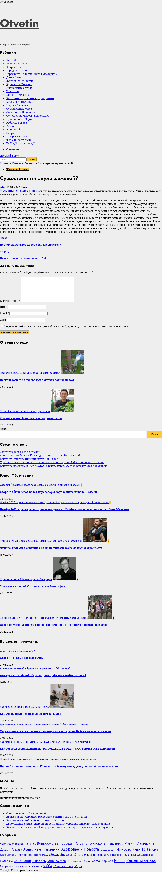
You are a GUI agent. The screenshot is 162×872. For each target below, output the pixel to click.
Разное (10, 126)
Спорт (10, 133)
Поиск (3, 429)
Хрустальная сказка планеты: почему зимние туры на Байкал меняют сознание (52, 462)
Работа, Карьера (16, 122)
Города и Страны (17, 70)
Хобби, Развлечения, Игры (23, 143)
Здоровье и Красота (19, 84)
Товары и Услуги (17, 136)
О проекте (13, 149)
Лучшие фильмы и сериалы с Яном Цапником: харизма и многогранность (41, 541)
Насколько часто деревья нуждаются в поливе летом (30, 373)
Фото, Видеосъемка (18, 140)
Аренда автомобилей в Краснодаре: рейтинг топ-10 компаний (40, 455)
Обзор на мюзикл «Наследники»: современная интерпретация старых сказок (44, 618)
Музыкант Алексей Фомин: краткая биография (26, 579)
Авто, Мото (13, 60)
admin (3, 187)
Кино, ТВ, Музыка (17, 95)
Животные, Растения (19, 81)
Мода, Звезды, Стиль (19, 101)
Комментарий (10, 301)
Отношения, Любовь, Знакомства (27, 115)
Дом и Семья (14, 77)
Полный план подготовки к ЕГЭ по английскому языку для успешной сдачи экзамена (48, 759)
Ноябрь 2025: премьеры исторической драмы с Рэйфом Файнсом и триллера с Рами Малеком (54, 502)
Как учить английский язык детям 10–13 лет (29, 459)
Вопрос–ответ (15, 67)
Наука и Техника (17, 105)
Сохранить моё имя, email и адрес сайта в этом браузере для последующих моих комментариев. (66, 326)
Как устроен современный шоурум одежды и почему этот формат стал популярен (53, 466)
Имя (3, 307)
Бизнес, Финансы (17, 63)
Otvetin (19, 23)
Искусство (12, 91)
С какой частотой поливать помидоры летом (25, 411)
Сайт (3, 319)
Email (4, 313)
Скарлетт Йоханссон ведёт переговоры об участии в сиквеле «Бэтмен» (40, 485)
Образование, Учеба (19, 108)
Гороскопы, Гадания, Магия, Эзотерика (31, 74)
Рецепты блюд (15, 129)
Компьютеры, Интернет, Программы (30, 98)
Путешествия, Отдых (20, 119)
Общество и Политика (20, 112)
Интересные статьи (19, 88)
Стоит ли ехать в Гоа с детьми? (20, 452)
